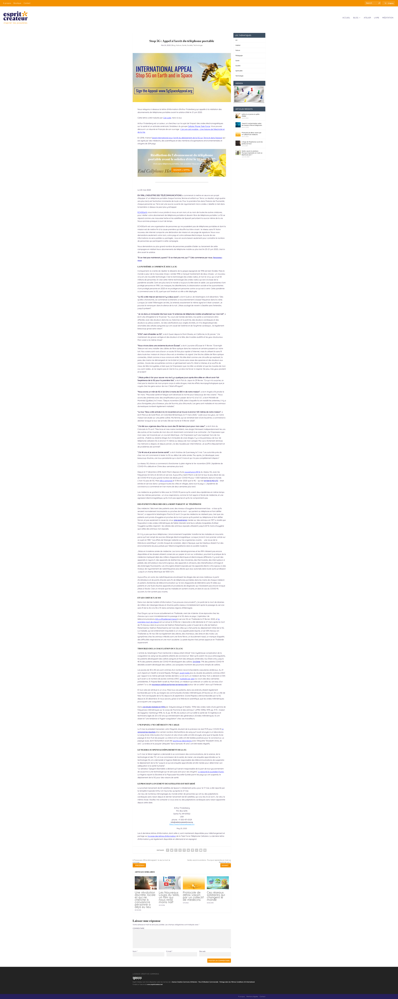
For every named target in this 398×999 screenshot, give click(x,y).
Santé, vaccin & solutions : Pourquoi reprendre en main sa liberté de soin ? (252, 153)
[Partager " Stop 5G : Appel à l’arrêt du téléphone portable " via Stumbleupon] (197, 850)
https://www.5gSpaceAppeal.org (181, 824)
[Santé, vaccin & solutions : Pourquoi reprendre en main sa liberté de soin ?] (238, 152)
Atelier (367, 18)
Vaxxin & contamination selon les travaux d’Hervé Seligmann (252, 124)
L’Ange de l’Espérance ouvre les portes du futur (252, 143)
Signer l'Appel (181, 170)
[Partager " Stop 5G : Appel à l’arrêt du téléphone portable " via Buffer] (192, 850)
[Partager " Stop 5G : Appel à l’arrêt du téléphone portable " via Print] (205, 850)
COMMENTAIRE (138, 928)
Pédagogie (239, 55)
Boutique (17, 3)
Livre (376, 18)
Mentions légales (252, 996)
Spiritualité (238, 71)
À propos (7, 3)
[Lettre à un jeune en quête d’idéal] (238, 115)
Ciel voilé (167, 118)
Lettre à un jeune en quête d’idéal (250, 115)
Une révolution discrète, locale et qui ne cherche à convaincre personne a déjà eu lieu (145, 900)
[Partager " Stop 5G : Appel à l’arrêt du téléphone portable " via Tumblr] (180, 850)
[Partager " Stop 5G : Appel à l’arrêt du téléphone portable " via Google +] (176, 850)
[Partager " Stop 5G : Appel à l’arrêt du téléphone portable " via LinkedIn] (188, 850)
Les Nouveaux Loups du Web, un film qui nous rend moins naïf (169, 897)
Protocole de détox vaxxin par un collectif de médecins (193, 896)
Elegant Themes (144, 996)
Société (190, 45)
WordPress (162, 996)
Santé (184, 45)
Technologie (198, 45)
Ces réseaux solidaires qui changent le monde (216, 896)
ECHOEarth (142, 212)
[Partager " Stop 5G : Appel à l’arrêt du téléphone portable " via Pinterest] (184, 850)
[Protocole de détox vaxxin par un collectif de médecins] (194, 882)
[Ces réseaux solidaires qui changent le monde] (218, 882)
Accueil (346, 18)
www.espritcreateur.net (155, 984)
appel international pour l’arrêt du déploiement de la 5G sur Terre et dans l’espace (187, 138)
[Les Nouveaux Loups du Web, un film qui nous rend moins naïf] (170, 882)
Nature (178, 45)
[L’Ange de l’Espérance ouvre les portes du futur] (238, 143)
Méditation (387, 18)
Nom (135, 951)
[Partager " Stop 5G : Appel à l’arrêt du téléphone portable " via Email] (201, 850)
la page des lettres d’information (162, 836)
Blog (355, 18)
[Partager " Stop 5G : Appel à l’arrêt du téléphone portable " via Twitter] (172, 850)
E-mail (169, 951)
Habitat (237, 45)
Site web (202, 951)
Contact (27, 3)
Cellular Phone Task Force (199, 126)
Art (236, 40)
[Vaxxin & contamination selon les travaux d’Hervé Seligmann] (238, 124)
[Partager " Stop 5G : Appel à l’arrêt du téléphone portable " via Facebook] (168, 850)
